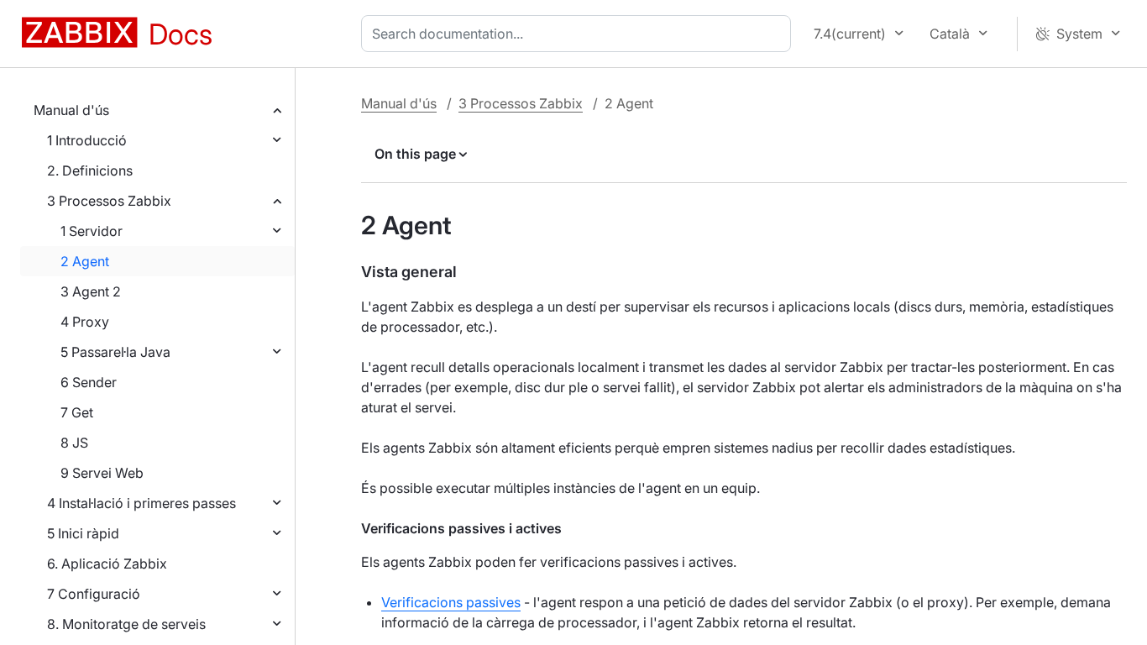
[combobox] (579, 34)
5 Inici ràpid (83, 533)
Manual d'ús (71, 110)
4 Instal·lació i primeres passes (141, 503)
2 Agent (84, 261)
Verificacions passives (451, 602)
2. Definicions (90, 170)
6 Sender (88, 382)
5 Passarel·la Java (115, 351)
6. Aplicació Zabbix (107, 563)
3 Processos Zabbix (109, 200)
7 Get (76, 412)
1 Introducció (87, 140)
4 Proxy (84, 321)
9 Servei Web (102, 472)
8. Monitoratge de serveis (126, 624)
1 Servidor (91, 231)
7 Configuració (93, 593)
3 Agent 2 (90, 291)
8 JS (74, 442)
